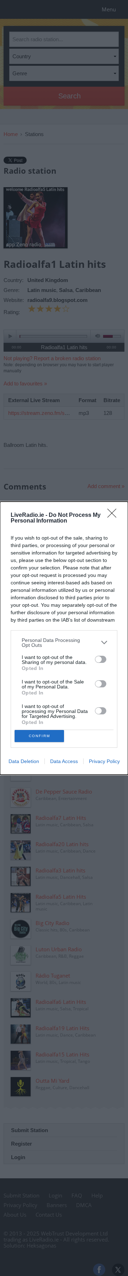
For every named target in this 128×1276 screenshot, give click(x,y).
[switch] (100, 659)
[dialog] (64, 638)
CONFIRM (39, 736)
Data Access (64, 761)
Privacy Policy (104, 761)
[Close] (114, 515)
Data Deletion (24, 761)
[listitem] (64, 643)
